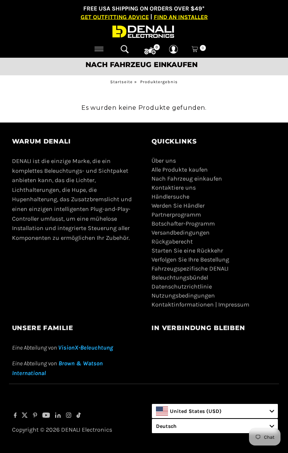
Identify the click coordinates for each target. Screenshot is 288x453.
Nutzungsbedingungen (183, 295)
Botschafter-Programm (183, 223)
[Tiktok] (78, 416)
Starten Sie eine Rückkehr (187, 250)
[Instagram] (68, 416)
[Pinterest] (35, 416)
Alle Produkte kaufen (180, 169)
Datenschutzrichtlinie (182, 286)
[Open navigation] (99, 49)
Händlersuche (170, 196)
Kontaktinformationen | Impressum (200, 304)
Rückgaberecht (172, 241)
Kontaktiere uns (174, 187)
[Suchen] (124, 49)
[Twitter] (25, 416)
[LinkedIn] (58, 416)
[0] (150, 51)
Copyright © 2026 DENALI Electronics (62, 429)
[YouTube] (46, 416)
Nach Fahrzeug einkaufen (187, 178)
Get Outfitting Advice (115, 16)
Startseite (121, 81)
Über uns (164, 160)
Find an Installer (181, 16)
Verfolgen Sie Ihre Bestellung (190, 259)
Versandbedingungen (181, 232)
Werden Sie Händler (178, 205)
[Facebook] (15, 416)
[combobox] (215, 411)
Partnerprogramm (176, 214)
